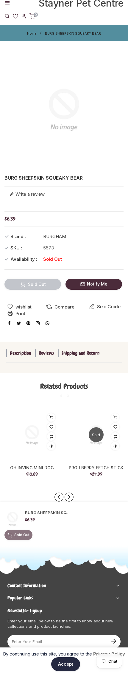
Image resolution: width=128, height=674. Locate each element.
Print (19, 313)
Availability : (23, 259)
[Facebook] (9, 323)
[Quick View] (51, 446)
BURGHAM (54, 236)
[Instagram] (38, 323)
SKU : (16, 248)
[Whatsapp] (47, 323)
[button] (69, 497)
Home (32, 33)
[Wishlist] (15, 15)
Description (20, 353)
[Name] (113, 640)
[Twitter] (19, 323)
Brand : (18, 236)
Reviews (46, 353)
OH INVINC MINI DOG (32, 467)
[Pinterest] (28, 323)
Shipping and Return (80, 353)
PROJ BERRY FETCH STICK (96, 467)
